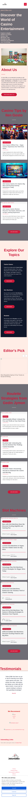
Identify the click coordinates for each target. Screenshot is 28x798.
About (14, 773)
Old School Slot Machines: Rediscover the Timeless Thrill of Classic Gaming (13, 590)
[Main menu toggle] (25, 4)
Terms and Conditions (14, 772)
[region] (14, 787)
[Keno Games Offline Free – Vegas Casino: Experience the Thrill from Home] (14, 131)
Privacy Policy (14, 770)
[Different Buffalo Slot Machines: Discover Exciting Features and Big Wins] (9, 625)
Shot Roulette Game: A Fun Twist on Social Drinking (12, 375)
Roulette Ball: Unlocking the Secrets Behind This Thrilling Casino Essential (12, 445)
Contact (14, 775)
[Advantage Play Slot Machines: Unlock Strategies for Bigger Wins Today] (8, 561)
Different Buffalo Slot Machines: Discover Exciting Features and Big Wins (13, 633)
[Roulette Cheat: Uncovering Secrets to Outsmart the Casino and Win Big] (5, 462)
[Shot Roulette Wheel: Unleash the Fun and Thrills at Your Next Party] (6, 412)
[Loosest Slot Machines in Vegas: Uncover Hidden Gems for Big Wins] (9, 539)
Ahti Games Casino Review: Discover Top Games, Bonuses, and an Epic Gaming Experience (14, 210)
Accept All (14, 788)
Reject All (14, 795)
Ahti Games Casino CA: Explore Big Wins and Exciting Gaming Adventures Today (14, 185)
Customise (14, 791)
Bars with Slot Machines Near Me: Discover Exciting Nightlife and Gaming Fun (13, 526)
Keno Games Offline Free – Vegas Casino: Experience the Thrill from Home (13, 146)
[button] (26, 356)
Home (14, 768)
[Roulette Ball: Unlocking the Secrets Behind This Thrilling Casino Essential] (4, 436)
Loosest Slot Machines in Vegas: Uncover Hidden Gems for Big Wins (13, 547)
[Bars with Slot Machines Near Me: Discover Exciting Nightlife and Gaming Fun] (9, 518)
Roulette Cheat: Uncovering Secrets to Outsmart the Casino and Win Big (13, 470)
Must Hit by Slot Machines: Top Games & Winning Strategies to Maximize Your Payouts (12, 612)
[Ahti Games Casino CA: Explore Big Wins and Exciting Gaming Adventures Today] (14, 170)
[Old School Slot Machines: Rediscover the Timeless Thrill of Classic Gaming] (7, 582)
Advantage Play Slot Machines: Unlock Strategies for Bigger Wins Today (13, 569)
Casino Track (19, 742)
